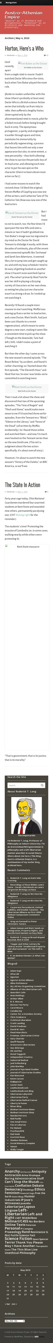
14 (31, 1286)
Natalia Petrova (18, 1115)
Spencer (43, 1239)
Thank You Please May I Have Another (24, 1244)
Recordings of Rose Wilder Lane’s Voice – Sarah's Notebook (25, 885)
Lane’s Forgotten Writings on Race (25, 888)
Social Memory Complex (22, 1143)
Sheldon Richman (18, 1140)
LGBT (18, 1218)
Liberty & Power (18, 1103)
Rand (26, 1232)
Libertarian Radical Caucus (23, 1100)
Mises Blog (15, 1106)
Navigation (11, 2)
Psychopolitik (17, 1130)
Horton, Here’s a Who (24, 48)
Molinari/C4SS (16, 1221)
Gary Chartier (17, 1038)
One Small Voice (18, 1121)
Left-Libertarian (16, 1212)
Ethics (40, 1189)
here (27, 856)
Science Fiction (18, 1238)
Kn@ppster (16, 1081)
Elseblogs (28, 1189)
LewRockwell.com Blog (21, 1091)
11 (13, 1286)
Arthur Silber (17, 998)
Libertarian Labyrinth (21, 1094)
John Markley (17, 1066)
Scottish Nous (17, 1137)
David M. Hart (17, 1029)
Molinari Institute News (22, 1109)
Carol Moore (16, 1007)
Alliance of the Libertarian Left (26, 989)
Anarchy (12, 1171)
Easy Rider (37, 933)
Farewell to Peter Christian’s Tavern (22, 922)
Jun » (14, 1303)
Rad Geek (15, 1134)
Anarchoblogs (17, 995)
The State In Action (22, 484)
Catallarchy (16, 1010)
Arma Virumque (31, 1175)
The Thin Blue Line (24, 1249)
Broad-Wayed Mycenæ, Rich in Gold (26, 938)
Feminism (12, 1193)
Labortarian (14, 1206)
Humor (29, 1196)
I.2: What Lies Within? (26, 956)
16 (43, 1286)
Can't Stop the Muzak (22, 1181)
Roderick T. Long (18, 878)
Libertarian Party (19, 1097)
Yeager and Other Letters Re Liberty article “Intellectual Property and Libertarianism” (26, 946)
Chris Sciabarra (18, 1017)
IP (22, 1200)
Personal (12, 1228)
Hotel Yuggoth (18, 1054)
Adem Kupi (15, 970)
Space (36, 1239)
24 (8, 1294)
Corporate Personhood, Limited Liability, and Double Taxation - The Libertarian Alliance (25, 910)
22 (37, 1290)
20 (25, 1290)
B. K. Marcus (16, 1001)
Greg (12, 921)
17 (8, 1290)
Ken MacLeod (17, 1075)
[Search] (42, 785)
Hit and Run (16, 1050)
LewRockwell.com (19, 1087)
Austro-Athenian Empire (23, 15)
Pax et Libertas (18, 1124)
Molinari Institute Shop (22, 1112)
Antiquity (39, 1171)
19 (19, 1290)
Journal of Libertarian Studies (25, 1072)
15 (37, 1286)
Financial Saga (27, 1193)
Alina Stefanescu (18, 983)
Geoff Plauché (17, 1041)
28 (31, 1294)
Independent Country (21, 1057)
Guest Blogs (18, 1196)
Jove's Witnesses (19, 1201)
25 (13, 1294)
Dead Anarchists (18, 1032)
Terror (10, 1242)
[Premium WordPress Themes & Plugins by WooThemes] (39, 1336)
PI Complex (27, 1228)
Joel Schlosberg (18, 1063)
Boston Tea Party (19, 1004)
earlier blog (34, 862)
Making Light (23, 515)
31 (8, 1298)
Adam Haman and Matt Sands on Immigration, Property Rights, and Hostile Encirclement (25, 930)
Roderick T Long (18, 893)
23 (43, 1290)
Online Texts (15, 1224)
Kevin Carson (17, 1078)
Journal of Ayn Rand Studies (24, 1069)
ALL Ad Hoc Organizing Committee (28, 986)
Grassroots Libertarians (22, 1044)
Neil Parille (15, 1118)
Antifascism (25, 1172)
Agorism (14, 977)
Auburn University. (31, 843)
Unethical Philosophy (20, 1253)
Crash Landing (17, 1023)
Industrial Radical (19, 1060)
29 (37, 1294)
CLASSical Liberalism (20, 1020)
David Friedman (18, 1026)
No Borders (37, 1221)
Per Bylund (15, 1127)
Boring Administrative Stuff (24, 1178)
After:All (14, 974)
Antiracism (13, 1175)
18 (13, 1290)
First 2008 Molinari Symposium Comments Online (24, 914)
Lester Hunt (16, 1084)
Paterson (31, 1225)
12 (47, 55)
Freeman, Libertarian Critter (24, 1035)
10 (8, 1286)
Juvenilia (26, 1203)
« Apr (7, 1303)
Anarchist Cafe (17, 992)
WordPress (18, 1336)
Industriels (12, 1200)
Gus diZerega (17, 1047)
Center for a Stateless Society (26, 1013)
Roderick (11, 55)
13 (25, 1286)
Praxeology (13, 1232)
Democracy (14, 1189)
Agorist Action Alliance (22, 980)
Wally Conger (17, 1149)
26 (19, 1294)
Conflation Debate (29, 1185)
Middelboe (29, 1218)
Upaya (13, 1146)
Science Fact (27, 1235)
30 (43, 1294)
